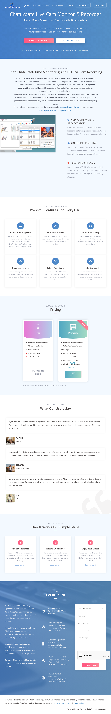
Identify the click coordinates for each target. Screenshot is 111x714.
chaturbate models (52, 700)
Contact (60, 5)
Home (26, 5)
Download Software (40, 41)
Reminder (100, 5)
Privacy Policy (59, 703)
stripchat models (84, 700)
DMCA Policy (58, 660)
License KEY (83, 5)
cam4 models (98, 700)
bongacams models (43, 703)
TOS (69, 703)
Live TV (49, 5)
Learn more (19, 565)
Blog (70, 5)
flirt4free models (27, 703)
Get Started (73, 374)
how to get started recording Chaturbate (55, 110)
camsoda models (12, 703)
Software (38, 5)
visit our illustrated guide (69, 107)
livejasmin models (68, 700)
